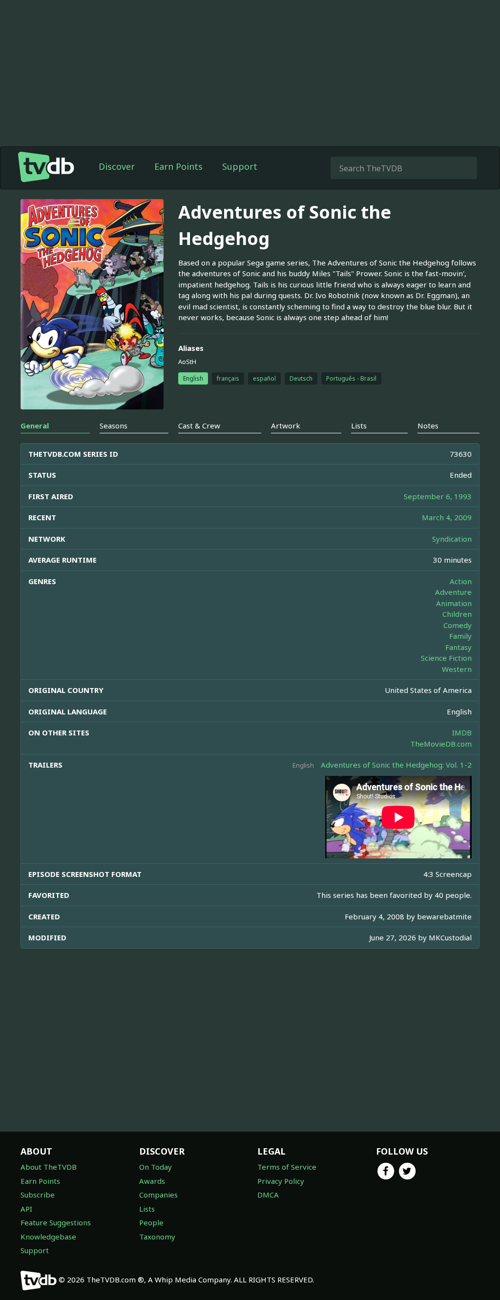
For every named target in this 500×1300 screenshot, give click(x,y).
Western (457, 669)
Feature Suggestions (56, 1222)
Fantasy (458, 647)
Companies (158, 1194)
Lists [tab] (359, 425)
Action (461, 581)
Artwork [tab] (285, 425)
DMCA (268, 1194)
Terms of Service (286, 1167)
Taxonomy (157, 1236)
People (151, 1222)
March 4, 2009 (447, 517)
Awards (152, 1181)
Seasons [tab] (113, 425)
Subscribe (38, 1194)
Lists (147, 1209)
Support (239, 166)
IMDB (462, 732)
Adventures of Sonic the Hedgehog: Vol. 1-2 (396, 765)
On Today (155, 1167)
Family (460, 636)
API (26, 1209)
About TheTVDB (49, 1167)
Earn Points (178, 166)
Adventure (453, 592)
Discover (117, 166)
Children (457, 614)
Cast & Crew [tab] (199, 425)
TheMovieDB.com (441, 744)
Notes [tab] (427, 425)
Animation (454, 603)
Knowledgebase (48, 1236)
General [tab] (35, 425)
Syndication (452, 539)
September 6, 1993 (438, 496)
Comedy (457, 625)
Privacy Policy (280, 1181)
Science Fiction (446, 658)
